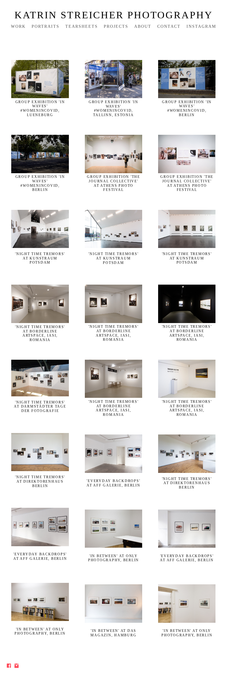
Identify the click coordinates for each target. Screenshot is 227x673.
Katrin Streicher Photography (113, 14)
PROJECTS (116, 26)
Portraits (45, 26)
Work (18, 26)
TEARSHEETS (81, 26)
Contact (169, 26)
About (142, 26)
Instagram (201, 26)
